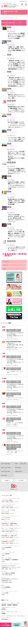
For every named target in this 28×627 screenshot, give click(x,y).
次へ (11, 256)
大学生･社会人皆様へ (6, 467)
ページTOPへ (21, 480)
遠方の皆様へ (18, 467)
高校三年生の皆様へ (6, 463)
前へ (3, 254)
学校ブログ (7, 24)
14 (8, 255)
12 (25, 253)
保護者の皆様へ (19, 471)
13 (5, 255)
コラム (20, 24)
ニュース (20, 21)
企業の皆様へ (4, 475)
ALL (7, 21)
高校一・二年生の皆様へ (21, 463)
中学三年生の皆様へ (6, 471)
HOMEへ (7, 480)
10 (19, 253)
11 (22, 253)
